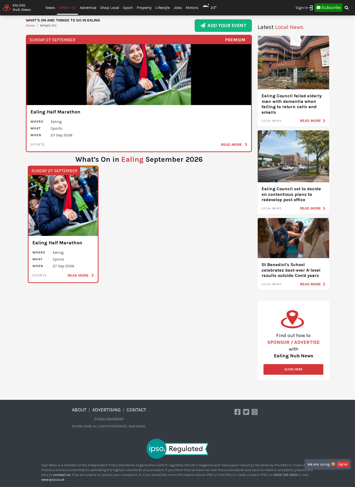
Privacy (100, 418)
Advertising (106, 410)
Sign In (302, 7)
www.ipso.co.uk (52, 480)
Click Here (293, 369)
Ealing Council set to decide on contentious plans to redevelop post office (291, 194)
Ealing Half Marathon (55, 112)
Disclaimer (115, 418)
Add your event (225, 25)
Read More (232, 144)
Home (30, 25)
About (79, 410)
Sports (37, 144)
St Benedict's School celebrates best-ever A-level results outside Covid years (291, 270)
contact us (62, 475)
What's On (67, 7)
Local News (272, 120)
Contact (136, 410)
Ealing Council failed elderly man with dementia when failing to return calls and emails (292, 104)
